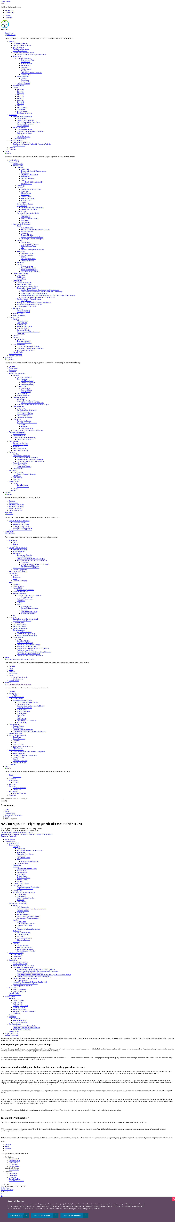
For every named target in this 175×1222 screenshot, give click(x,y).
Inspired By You (18, 164)
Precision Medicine (27, 235)
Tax (14, 615)
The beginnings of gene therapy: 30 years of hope (17, 832)
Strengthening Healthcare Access (27, 286)
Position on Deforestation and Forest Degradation (33, 648)
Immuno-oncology (27, 266)
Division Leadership (23, 84)
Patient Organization (23, 310)
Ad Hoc (15, 695)
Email (7, 1146)
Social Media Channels (16, 1181)
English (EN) (9, 10)
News (11, 668)
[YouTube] (2, 1197)
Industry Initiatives (23, 126)
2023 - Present (21, 107)
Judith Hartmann (26, 63)
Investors (8, 682)
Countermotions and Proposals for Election (30, 706)
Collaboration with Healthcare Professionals (35, 564)
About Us (12, 42)
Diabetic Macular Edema (29, 209)
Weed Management (27, 381)
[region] (87, 1209)
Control (15, 759)
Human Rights (17, 588)
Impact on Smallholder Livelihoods (32, 403)
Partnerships (21, 339)
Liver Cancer (25, 195)
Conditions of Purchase (24, 129)
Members (24, 78)
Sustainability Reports (20, 549)
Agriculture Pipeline (19, 522)
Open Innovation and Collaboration (20, 530)
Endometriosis (25, 217)
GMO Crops (17, 476)
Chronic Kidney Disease (25, 204)
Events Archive (18, 679)
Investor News (13, 693)
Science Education (27, 597)
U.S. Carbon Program (24, 412)
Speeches (12, 671)
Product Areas (13, 503)
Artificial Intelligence (28, 253)
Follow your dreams (19, 788)
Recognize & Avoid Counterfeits (27, 457)
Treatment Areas (18, 165)
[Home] (5, 28)
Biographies (21, 109)
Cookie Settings (16, 1216)
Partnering (20, 262)
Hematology (21, 186)
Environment (13, 573)
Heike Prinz (25, 67)
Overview (12, 366)
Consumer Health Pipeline (21, 526)
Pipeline (19, 240)
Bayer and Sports (26, 606)
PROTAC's (24, 257)
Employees (16, 584)
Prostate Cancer (26, 196)
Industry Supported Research (26, 474)
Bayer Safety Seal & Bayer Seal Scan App (30, 461)
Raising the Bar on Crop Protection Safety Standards (34, 652)
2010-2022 (20, 106)
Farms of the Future (19, 434)
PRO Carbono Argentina (25, 414)
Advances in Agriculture (17, 432)
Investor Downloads (15, 733)
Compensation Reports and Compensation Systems (29, 731)
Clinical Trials (25, 242)
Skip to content (5, 2)
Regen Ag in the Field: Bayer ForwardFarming (28, 430)
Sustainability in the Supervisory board (25, 619)
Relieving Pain (21, 324)
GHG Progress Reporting (25, 417)
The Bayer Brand (18, 47)
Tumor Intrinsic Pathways (29, 270)
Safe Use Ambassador (24, 467)
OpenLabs (16, 479)
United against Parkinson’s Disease (32, 237)
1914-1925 (20, 93)
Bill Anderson (25, 62)
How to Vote (21, 715)
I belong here (17, 789)
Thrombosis (25, 173)
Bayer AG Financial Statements (23, 730)
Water (23, 425)
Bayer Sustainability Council (22, 621)
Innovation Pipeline (19, 436)
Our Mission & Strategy (20, 43)
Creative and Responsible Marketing (28, 346)
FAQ (22, 248)
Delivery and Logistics (24, 133)
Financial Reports (14, 724)
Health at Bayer (14, 160)
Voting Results (21, 719)
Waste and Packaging (20, 581)
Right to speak (21, 709)
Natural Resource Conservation (27, 423)
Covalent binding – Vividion (30, 271)
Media (7, 657)
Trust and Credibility (23, 341)
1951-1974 (20, 98)
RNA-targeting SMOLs (28, 259)
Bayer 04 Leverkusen (28, 613)
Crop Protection (22, 379)
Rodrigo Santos (26, 69)
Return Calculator (18, 744)
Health (7, 151)
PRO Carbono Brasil (23, 415)
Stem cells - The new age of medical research (35, 229)
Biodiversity (17, 419)
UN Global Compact (19, 624)
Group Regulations (19, 630)
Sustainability (17, 281)
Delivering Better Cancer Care (26, 306)
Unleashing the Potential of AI (22, 528)
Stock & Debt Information (17, 735)
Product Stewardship (19, 465)
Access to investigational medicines (32, 249)
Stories (11, 670)
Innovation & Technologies (21, 224)
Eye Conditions (22, 206)
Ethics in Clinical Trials (28, 246)
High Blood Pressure (27, 178)
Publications (13, 370)
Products (16, 335)
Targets (15, 544)
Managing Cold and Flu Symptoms (28, 332)
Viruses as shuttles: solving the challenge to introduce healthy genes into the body (27, 834)
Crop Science (13, 1162)
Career (7, 766)
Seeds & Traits (21, 386)
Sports (19, 604)
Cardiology (20, 167)
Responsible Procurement (25, 124)
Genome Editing (26, 390)
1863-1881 (20, 89)
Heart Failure (25, 176)
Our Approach (21, 118)
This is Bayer (9, 33)
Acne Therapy (25, 222)
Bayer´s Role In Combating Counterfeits (30, 459)
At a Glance (13, 540)
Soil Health (24, 426)
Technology (21, 251)
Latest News (13, 1175)
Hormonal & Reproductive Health (28, 213)
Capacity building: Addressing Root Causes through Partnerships (41, 292)
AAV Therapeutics (27, 228)
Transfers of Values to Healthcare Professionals (32, 560)
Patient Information (19, 315)
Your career (12, 784)
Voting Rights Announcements (23, 746)
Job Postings (13, 1173)
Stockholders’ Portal (23, 704)
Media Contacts (14, 681)
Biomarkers (24, 233)
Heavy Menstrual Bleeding (29, 218)
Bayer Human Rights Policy (26, 634)
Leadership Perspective (24, 282)
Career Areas (17, 777)
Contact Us (8, 17)
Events (15, 483)
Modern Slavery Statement (25, 590)
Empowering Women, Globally (27, 288)
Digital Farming (22, 393)
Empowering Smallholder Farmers (28, 401)
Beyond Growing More (20, 443)
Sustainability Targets (20, 397)
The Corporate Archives (24, 113)
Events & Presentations (16, 697)
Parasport (24, 610)
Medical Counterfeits (15, 355)
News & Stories (18, 313)
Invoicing (20, 135)
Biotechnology (25, 388)
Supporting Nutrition (23, 330)
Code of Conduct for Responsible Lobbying (31, 559)
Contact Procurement (19, 138)
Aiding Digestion (22, 321)
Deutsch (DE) (9, 12)
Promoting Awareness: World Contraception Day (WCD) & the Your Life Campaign (48, 295)
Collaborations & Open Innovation (24, 437)
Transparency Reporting (24, 555)
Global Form (5, 1188)
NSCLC (23, 202)
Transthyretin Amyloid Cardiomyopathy (34, 171)
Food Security (13, 441)
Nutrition (16, 446)
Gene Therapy (21, 275)
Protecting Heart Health (24, 326)
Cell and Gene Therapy (20, 273)
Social (11, 582)
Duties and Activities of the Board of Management (29, 751)
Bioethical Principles (23, 641)
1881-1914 (20, 91)
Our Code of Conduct (20, 51)
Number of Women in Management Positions (31, 54)
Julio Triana (25, 71)
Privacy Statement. (95, 1209)
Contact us (12, 795)
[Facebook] (1, 1193)
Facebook (8, 1148)
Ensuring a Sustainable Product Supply (29, 304)
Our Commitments (19, 345)
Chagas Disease (26, 301)
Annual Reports (18, 728)
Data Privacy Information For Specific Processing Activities (32, 144)
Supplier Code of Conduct (25, 120)
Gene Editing (21, 279)
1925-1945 (20, 95)
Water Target (21, 399)
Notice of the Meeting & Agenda (27, 702)
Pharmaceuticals (14, 162)
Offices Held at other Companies (31, 73)
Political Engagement (20, 570)
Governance (13, 617)
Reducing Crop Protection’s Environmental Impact (33, 404)
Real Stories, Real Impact (21, 49)
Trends (19, 226)
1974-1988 (20, 100)
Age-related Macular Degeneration (32, 207)
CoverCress (21, 408)
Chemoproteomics (27, 255)
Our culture (12, 779)
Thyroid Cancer (26, 200)
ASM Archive (21, 722)
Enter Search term (6, 799)
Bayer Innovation (22, 485)
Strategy (15, 542)
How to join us (13, 780)
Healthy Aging (21, 211)
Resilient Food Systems (20, 445)
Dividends (16, 741)
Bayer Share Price (14, 1179)
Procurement (13, 115)
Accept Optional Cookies (72, 1216)
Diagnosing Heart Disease (29, 175)
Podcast (15, 489)
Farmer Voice (13, 368)
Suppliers (16, 454)
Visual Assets (13, 673)
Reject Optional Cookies (42, 1216)
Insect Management (27, 384)
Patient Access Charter (24, 284)
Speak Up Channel (19, 146)
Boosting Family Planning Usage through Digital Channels (40, 290)
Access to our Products (20, 591)
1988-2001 (20, 102)
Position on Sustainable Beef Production (30, 655)
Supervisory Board (23, 76)
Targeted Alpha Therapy (29, 268)
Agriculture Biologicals (24, 377)
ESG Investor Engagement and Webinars (26, 568)
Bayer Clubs (21, 601)
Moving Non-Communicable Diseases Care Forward (34, 302)
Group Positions (18, 637)
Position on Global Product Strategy (28, 644)
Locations (8, 16)
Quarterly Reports (18, 726)
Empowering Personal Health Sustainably (30, 348)
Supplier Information (19, 127)
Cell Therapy (21, 277)
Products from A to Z (15, 510)
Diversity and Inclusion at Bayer (23, 53)
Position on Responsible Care (26, 646)
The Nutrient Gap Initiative (25, 350)
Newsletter (12, 1177)
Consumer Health (14, 1161)
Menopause (24, 220)
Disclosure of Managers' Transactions (25, 755)
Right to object (21, 713)
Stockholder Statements (24, 708)
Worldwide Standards (32, 244)
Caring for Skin (22, 323)
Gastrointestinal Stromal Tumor (31, 189)
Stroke (23, 180)
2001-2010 (20, 104)
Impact (15, 546)
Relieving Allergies (23, 328)
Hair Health (21, 334)
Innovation (16, 337)
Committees (25, 80)
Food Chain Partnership (20, 450)
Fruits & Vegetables (23, 395)
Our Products (13, 1164)
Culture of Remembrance (25, 599)
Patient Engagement (23, 312)
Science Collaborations (24, 557)
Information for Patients (16, 505)
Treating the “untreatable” (9, 836)
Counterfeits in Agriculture (21, 456)
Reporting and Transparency (18, 548)
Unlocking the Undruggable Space (32, 239)
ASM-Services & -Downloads (26, 720)
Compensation (25, 74)
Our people (12, 786)
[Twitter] (1, 1195)
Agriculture (8, 357)
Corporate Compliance (16, 140)
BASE (19, 639)
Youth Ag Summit (23, 487)
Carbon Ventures (18, 406)
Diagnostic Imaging (27, 260)
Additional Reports (19, 551)
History (15, 87)
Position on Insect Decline (25, 650)
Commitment (25, 562)
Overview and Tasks (27, 60)
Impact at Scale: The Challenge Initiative (34, 293)
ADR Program (17, 748)
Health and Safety (18, 586)
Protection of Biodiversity (25, 643)
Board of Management (24, 58)
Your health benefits (19, 793)
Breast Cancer (25, 191)
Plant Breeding (26, 392)
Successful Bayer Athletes (29, 608)
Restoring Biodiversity (24, 421)
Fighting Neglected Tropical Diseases (29, 299)
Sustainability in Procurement (22, 116)
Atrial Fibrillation (26, 184)
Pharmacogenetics (27, 231)
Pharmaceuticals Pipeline (21, 524)
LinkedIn (8, 1145)
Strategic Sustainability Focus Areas (28, 122)
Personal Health (14, 317)
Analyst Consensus (19, 739)
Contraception (25, 215)
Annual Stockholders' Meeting (22, 700)
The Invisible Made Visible (33, 182)
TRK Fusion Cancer (27, 198)
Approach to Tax (18, 757)
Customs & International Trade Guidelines (30, 131)
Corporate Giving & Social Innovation (29, 595)
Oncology (20, 187)
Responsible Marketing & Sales (27, 635)
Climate (15, 575)
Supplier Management (20, 628)
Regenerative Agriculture (17, 373)
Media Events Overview (21, 677)
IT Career (16, 782)
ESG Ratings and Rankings (18, 571)
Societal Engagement (19, 593)
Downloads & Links (23, 137)
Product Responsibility (20, 463)
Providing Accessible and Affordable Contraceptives (37, 297)
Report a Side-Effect (15, 508)
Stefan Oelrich (25, 65)
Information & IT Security (21, 142)
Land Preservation (27, 428)
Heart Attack (25, 169)
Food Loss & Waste (19, 448)
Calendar (12, 148)
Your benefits (13, 791)
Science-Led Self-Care (24, 343)
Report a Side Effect (15, 354)
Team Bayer (17, 56)
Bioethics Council (18, 623)
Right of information (23, 711)
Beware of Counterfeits (16, 506)
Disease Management (28, 383)
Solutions (16, 319)
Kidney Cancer (26, 193)
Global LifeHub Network (25, 439)
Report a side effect (7, 1190)
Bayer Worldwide (18, 85)
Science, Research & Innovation (19, 521)
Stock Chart (17, 737)
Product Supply (18, 468)
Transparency (17, 308)
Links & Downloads (19, 762)
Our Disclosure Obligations (30, 566)
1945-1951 (20, 96)
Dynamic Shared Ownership (22, 45)
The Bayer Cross (22, 111)
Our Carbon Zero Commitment (27, 410)
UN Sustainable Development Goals (28, 654)
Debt (14, 742)
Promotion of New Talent (29, 612)
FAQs (19, 717)
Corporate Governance (16, 750)
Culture (19, 602)
